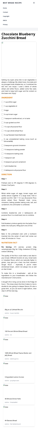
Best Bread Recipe (12, 3)
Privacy (5, 24)
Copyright (6, 16)
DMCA (5, 20)
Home (5, 8)
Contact (5, 12)
